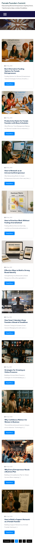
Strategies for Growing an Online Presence (14, 371)
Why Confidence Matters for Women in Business (15, 421)
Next (29, 541)
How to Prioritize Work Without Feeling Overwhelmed (16, 221)
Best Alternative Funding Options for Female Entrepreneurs (14, 71)
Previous (6, 541)
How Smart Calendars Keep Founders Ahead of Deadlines (16, 321)
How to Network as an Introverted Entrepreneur (14, 172)
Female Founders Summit (13, 3)
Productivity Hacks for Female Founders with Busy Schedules (16, 122)
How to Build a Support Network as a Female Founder (17, 520)
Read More (9, 84)
